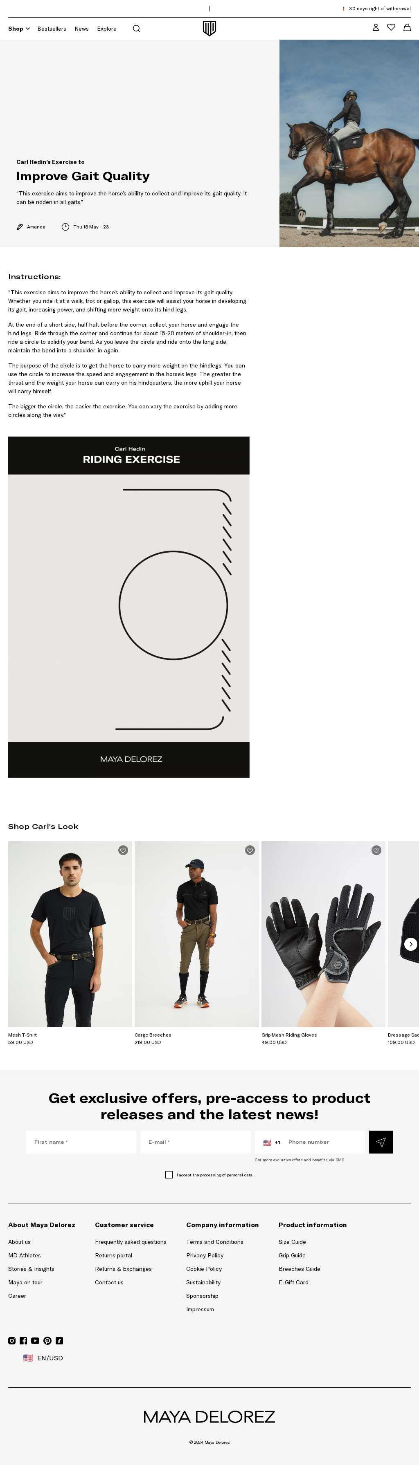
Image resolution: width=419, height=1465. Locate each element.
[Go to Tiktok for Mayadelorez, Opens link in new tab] (59, 1340)
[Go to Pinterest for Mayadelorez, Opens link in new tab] (47, 1341)
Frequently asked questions (131, 1241)
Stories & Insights (31, 1268)
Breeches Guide (299, 1268)
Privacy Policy (204, 1255)
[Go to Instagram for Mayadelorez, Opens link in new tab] (12, 1340)
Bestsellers (51, 28)
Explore (107, 28)
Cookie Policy (204, 1268)
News (81, 28)
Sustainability (203, 1282)
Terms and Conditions (214, 1241)
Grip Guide (292, 1255)
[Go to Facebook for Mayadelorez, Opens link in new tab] (23, 1340)
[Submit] (381, 1142)
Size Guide (292, 1241)
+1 (271, 1143)
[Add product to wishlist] (123, 850)
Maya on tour (25, 1282)
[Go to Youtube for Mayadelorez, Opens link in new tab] (35, 1340)
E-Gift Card (294, 1282)
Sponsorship (202, 1295)
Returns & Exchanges (123, 1268)
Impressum (200, 1309)
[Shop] (28, 29)
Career (17, 1295)
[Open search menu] (136, 28)
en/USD (43, 1358)
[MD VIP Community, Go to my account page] (375, 27)
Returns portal (131, 1255)
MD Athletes (24, 1255)
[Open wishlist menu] (391, 27)
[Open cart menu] (407, 27)
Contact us (109, 1282)
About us (19, 1241)
